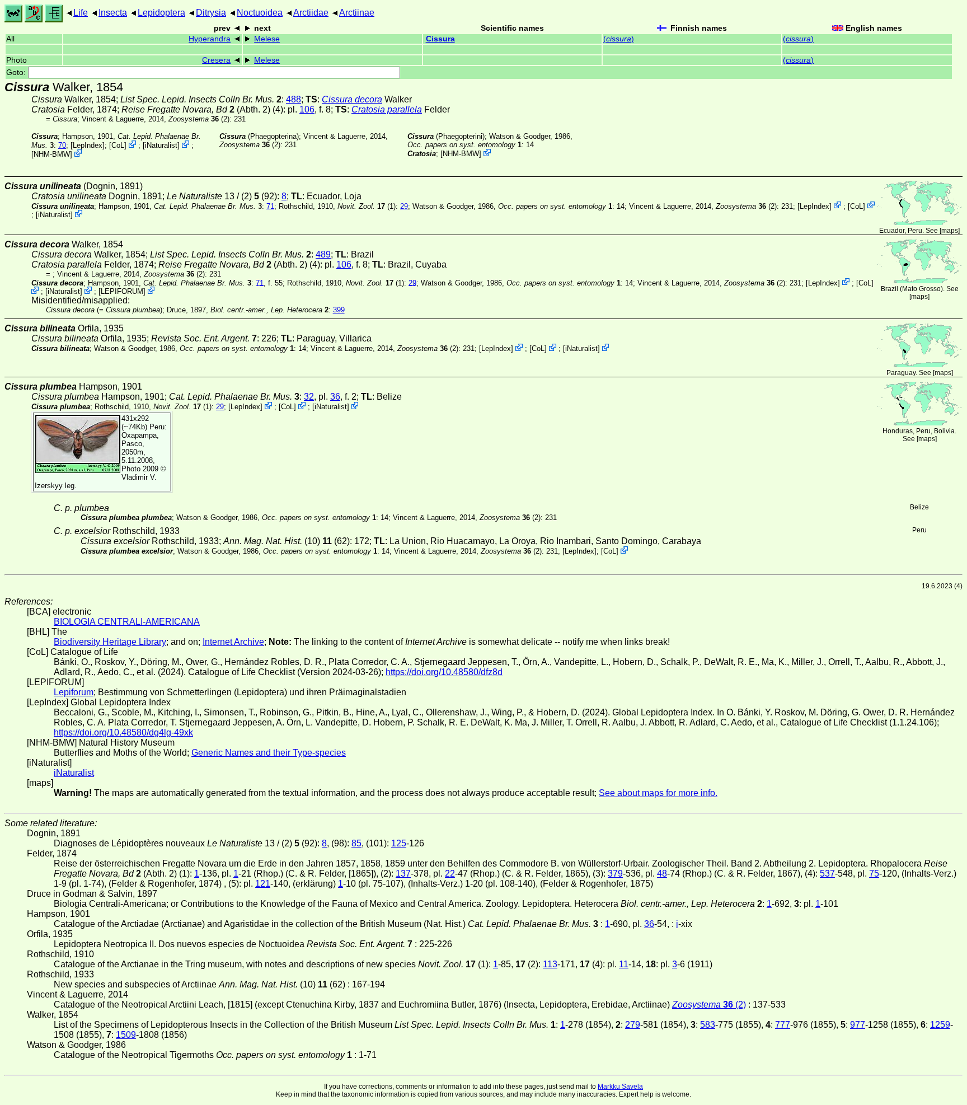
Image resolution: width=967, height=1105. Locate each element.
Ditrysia (211, 12)
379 (615, 873)
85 (356, 843)
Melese (267, 39)
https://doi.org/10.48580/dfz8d (444, 672)
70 (62, 145)
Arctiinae (356, 12)
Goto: (17, 72)
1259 (940, 1024)
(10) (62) (286, 541)
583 (707, 1024)
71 (270, 206)
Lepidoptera (161, 12)
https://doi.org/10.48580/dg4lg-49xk (123, 732)
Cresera (216, 60)
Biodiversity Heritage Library (110, 642)
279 (632, 1024)
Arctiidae (310, 12)
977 (857, 1024)
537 (827, 873)
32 (309, 396)
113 (550, 964)
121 (262, 883)
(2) (198, 119)
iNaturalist (161, 145)
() (618, 39)
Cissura (440, 39)
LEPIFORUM (122, 291)
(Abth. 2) (195, 109)
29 (404, 206)
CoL (117, 145)
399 (339, 310)
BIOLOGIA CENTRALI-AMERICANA (127, 621)
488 (293, 99)
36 (335, 396)
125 (398, 843)
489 (323, 254)
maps (949, 231)
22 (450, 873)
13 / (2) (213, 196)
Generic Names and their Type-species (268, 752)
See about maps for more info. (658, 793)
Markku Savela (620, 1086)
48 (662, 873)
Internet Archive (233, 642)
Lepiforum (73, 692)
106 (306, 109)
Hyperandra (210, 39)
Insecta (112, 12)
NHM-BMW (52, 154)
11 (623, 964)
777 (782, 1024)
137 (403, 873)
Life (80, 12)
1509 (126, 1035)
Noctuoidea (260, 12)
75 (874, 873)
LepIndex (87, 145)
